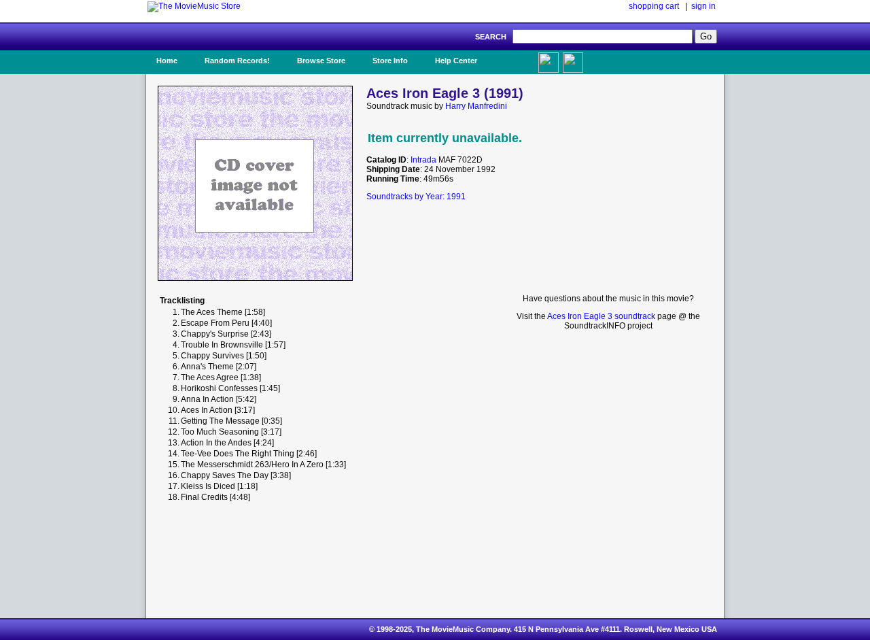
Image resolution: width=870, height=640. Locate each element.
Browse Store (321, 60)
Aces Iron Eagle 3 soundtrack (601, 316)
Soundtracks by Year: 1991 (416, 196)
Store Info (390, 60)
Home (166, 60)
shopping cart (654, 6)
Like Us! (515, 56)
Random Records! (237, 60)
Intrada (423, 160)
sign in (703, 6)
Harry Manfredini (476, 106)
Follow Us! (599, 60)
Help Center (456, 60)
